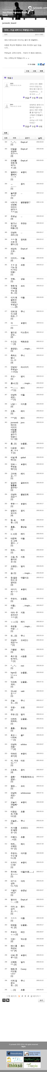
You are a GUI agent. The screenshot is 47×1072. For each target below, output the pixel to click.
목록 (41, 71)
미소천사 (25, 332)
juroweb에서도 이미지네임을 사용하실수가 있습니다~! (14, 430)
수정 (27, 71)
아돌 (23, 258)
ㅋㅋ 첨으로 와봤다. (14, 241)
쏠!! (22, 735)
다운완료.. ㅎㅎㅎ (14, 450)
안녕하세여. (14, 233)
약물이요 (25, 578)
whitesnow (26, 793)
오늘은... (14, 821)
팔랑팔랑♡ (26, 202)
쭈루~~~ (14, 504)
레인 (23, 932)
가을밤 (14, 649)
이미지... (14, 258)
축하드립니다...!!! (14, 357)
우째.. (13, 279)
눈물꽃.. (24, 443)
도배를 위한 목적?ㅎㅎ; (14, 164)
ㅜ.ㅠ (13, 622)
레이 (23, 388)
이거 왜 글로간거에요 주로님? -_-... (14, 302)
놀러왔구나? (14, 194)
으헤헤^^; (14, 963)
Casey (23, 969)
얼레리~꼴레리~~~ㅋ (14, 174)
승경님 (24, 890)
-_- (12, 990)
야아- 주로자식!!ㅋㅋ (14, 614)
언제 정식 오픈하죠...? (14, 313)
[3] (12, 219)
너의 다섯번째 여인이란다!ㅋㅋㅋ (14, 207)
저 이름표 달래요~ (14, 830)
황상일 (24, 527)
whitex (24, 744)
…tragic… (27, 348)
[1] (12, 144)
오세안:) (24, 640)
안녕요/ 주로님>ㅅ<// (14, 369)
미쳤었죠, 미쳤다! (14, 813)
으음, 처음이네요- (14, 559)
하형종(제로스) (27, 777)
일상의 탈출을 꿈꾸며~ (14, 485)
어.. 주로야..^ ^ (14, 761)
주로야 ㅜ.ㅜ (14, 933)
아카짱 (24, 853)
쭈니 (23, 311)
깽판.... (14, 786)
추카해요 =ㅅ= (14, 873)
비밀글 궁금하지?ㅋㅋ (14, 151)
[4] (12, 156)
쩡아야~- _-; (14, 900)
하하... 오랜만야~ (14, 846)
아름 (23, 918)
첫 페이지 (12, 996)
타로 (23, 760)
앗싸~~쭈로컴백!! (14, 466)
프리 (23, 286)
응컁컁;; (14, 348)
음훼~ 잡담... (13, 778)
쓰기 (41, 1000)
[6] (16, 439)
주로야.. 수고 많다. (14, 855)
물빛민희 (25, 494)
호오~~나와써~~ (14, 737)
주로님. (14, 216)
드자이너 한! (14, 863)
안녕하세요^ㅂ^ (14, 642)
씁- (12, 573)
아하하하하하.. (14, 720)
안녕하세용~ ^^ (14, 746)
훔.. (12, 443)
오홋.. (13, 411)
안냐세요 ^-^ (14, 692)
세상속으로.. (14, 250)
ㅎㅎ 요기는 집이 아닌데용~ (14, 268)
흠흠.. (13, 527)
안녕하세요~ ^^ (14, 397)
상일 (23, 279)
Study (5, 15)
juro (22, 422)
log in (23, 1046)
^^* (12, 418)
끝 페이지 (35, 996)
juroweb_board (9, 23)
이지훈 (24, 404)
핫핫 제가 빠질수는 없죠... (14, 289)
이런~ (13, 939)
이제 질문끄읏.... (14, 983)
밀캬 (23, 566)
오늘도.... (13, 701)
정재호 (24, 239)
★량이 (24, 172)
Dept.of (24, 142)
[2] (15, 168)
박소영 (24, 939)
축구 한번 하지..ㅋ (14, 658)
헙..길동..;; (13, 521)
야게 (23, 881)
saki (22, 691)
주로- (13, 714)
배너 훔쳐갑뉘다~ (14, 948)
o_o (12, 534)
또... (12, 636)
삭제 (34, 71)
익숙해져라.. (14, 683)
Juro (4, 12)
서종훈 (24, 656)
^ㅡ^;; (13, 142)
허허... (13, 550)
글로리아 (25, 483)
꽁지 (23, 184)
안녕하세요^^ (14, 495)
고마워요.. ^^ (14, 474)
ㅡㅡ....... (13, 185)
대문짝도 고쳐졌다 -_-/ (14, 540)
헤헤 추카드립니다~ (14, 971)
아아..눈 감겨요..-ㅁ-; (14, 908)
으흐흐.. (14, 770)
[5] (12, 677)
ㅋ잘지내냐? (14, 891)
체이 (23, 550)
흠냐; (13, 383)
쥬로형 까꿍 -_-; (14, 627)
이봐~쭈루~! (14, 956)
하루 (23, 520)
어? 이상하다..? (13, 883)
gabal (23, 457)
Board (24, 12)
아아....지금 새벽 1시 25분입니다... (19, 30)
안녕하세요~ (14, 794)
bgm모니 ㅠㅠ (14, 673)
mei (22, 666)
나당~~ (14, 404)
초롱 (23, 811)
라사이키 (25, 367)
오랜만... (14, 566)
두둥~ (13, 707)
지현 (23, 557)
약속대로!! (14, 754)
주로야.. (14, 599)
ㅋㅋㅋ (14, 918)
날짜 (40, 138)
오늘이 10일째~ (14, 803)
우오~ (13, 376)
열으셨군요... (14, 333)
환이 (23, 906)
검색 (4, 1000)
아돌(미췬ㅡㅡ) (27, 872)
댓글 (27, 98)
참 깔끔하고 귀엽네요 (14, 580)
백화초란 (25, 341)
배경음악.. (14, 926)
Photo (10, 12)
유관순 (24, 223)
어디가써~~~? (14, 590)
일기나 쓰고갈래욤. (14, 225)
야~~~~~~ (14, 324)
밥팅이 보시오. (14, 512)
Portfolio (17, 12)
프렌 (23, 265)
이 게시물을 (31, 64)
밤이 (23, 376)
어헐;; (13, 605)
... (21, 193)
